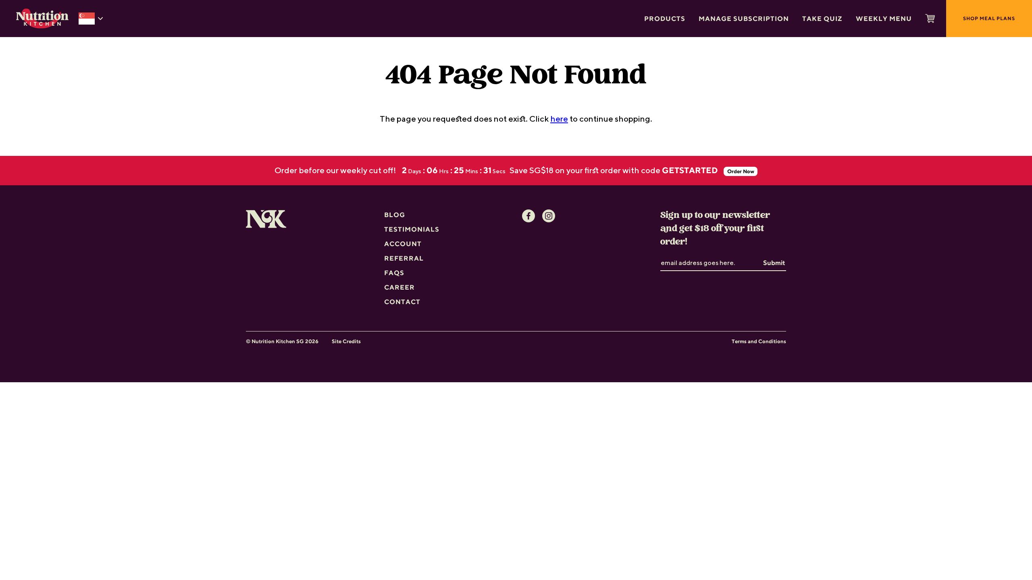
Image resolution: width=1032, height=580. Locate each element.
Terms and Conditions (759, 341)
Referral (404, 258)
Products (664, 18)
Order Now (740, 171)
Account (403, 244)
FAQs (394, 273)
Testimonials (411, 229)
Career (399, 287)
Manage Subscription (744, 18)
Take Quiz (822, 18)
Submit (774, 263)
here (559, 119)
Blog (394, 215)
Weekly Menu (884, 18)
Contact (402, 302)
